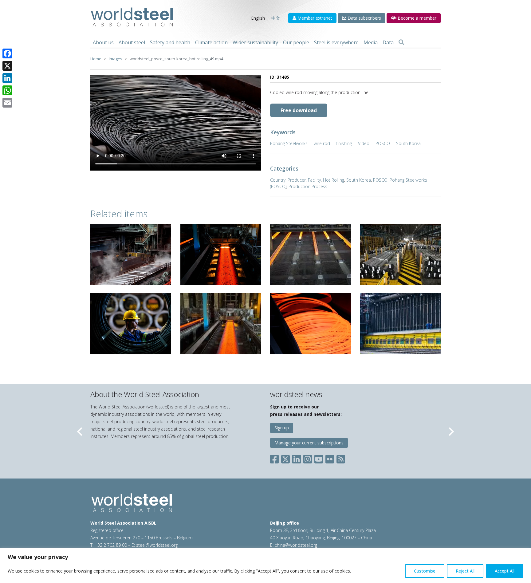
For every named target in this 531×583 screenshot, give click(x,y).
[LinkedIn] (7, 78)
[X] (7, 66)
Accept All (504, 571)
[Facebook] (7, 53)
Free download (299, 110)
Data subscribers (363, 18)
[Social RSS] (340, 458)
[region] (265, 565)
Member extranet (314, 18)
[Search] (401, 42)
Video (363, 143)
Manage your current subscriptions (309, 443)
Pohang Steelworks (289, 143)
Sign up (281, 428)
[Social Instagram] (307, 458)
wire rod (322, 143)
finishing (344, 143)
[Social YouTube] (318, 458)
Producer (297, 180)
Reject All (465, 571)
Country (277, 180)
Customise (424, 571)
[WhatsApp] (7, 90)
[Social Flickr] (329, 458)
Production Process (308, 186)
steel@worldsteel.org (157, 545)
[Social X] (285, 458)
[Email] (7, 103)
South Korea (408, 143)
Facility (314, 180)
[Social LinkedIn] (296, 458)
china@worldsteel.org (296, 545)
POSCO (383, 143)
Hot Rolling (333, 180)
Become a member (416, 18)
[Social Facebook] (275, 458)
